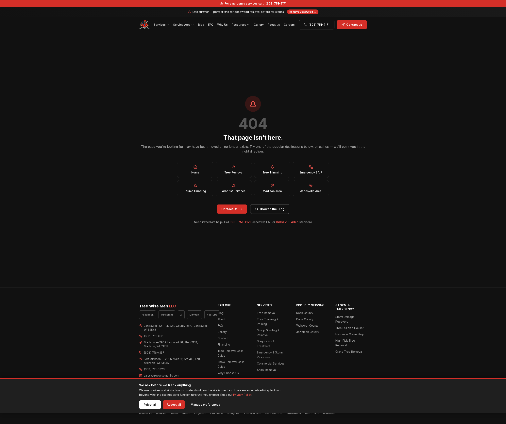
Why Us (222, 24)
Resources (239, 24)
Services (160, 24)
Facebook (148, 314)
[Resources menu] (248, 24)
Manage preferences (205, 404)
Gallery (259, 24)
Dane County (304, 319)
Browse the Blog (272, 209)
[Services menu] (168, 24)
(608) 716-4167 (287, 222)
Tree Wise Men (157, 306)
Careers (289, 24)
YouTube (212, 314)
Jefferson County (307, 332)
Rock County (304, 313)
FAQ (210, 24)
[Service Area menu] (193, 24)
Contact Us (229, 209)
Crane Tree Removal (349, 351)
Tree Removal (266, 313)
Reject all (150, 404)
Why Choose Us (228, 373)
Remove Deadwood (302, 11)
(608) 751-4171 (276, 3)
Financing (224, 344)
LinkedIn (194, 314)
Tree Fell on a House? (349, 328)
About (221, 319)
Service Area (182, 24)
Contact (223, 338)
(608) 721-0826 (154, 369)
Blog (201, 24)
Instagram (167, 314)
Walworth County (307, 325)
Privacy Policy (242, 394)
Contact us (354, 24)
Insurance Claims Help (349, 334)
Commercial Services (270, 363)
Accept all (174, 404)
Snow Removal (266, 369)
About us (274, 24)
